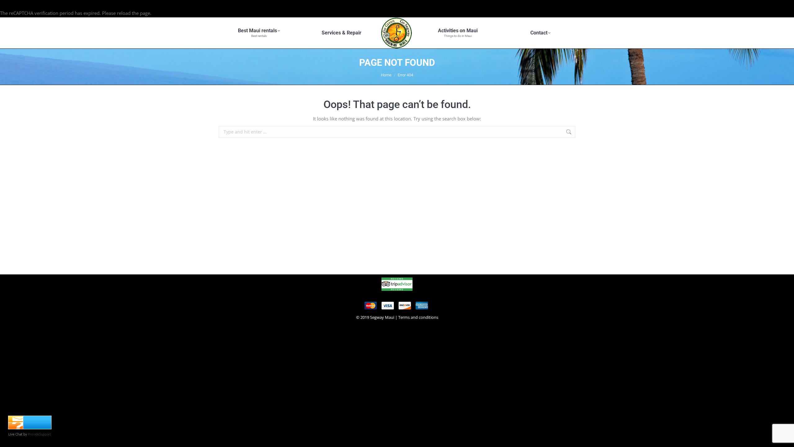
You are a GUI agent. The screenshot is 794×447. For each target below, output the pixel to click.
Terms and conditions (418, 317)
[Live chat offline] (29, 427)
